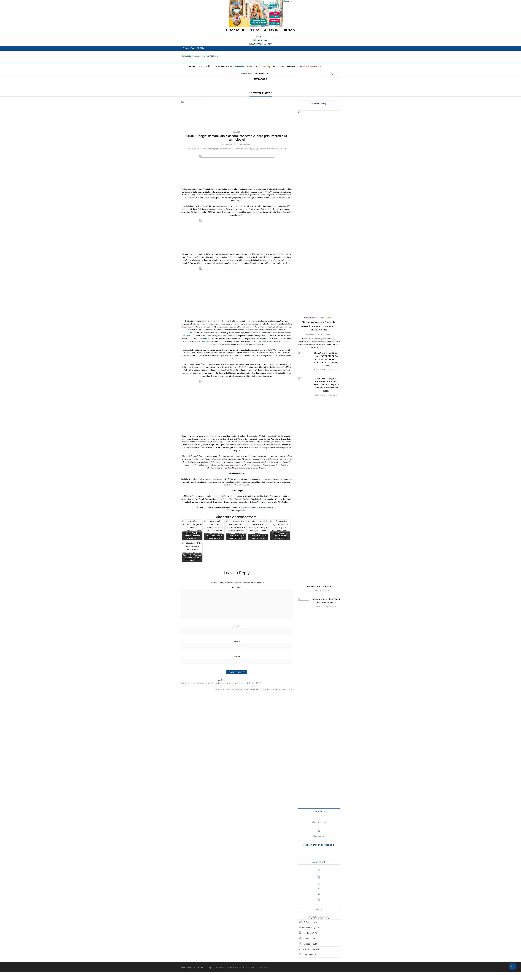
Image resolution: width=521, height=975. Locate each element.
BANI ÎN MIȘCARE (224, 66)
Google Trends (240, 510)
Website (237, 656)
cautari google (193, 149)
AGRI (200, 66)
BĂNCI (209, 66)
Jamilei (203, 341)
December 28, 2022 (229, 145)
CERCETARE (253, 66)
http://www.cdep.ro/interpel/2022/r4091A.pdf (258, 507)
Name (237, 626)
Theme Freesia (230, 967)
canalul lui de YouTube (265, 341)
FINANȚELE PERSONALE (309, 66)
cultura (236, 131)
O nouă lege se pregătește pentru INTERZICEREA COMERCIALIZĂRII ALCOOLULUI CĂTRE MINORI (326, 359)
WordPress (241, 967)
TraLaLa (193, 332)
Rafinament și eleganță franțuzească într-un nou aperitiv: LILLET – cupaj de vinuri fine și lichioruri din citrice (325, 384)
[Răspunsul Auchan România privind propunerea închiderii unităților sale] (319, 212)
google (256, 149)
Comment (236, 587)
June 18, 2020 (312, 591)
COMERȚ (266, 66)
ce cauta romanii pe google (209, 149)
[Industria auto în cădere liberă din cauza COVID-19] (303, 699)
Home (192, 66)
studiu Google (281, 149)
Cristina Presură (204, 338)
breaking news (310, 318)
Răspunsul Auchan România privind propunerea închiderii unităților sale (318, 326)
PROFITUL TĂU (262, 73)
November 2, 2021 (312, 334)
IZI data (230, 479)
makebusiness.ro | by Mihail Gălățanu (197, 967)
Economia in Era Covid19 (319, 586)
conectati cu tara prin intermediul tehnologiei (237, 149)
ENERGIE (291, 66)
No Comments (244, 145)
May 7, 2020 (319, 606)
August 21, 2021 (319, 370)
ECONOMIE (278, 66)
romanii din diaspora (268, 149)
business (239, 66)
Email (237, 641)
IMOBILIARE (246, 73)
